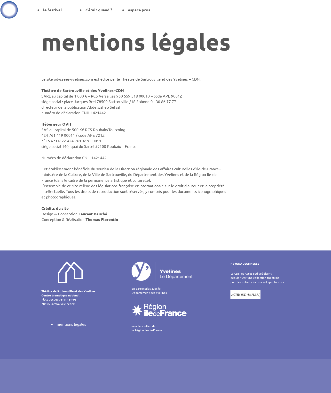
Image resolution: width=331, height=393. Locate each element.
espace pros (139, 9)
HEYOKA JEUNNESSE (244, 263)
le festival (52, 9)
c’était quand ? (99, 9)
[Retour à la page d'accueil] (9, 9)
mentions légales (71, 324)
